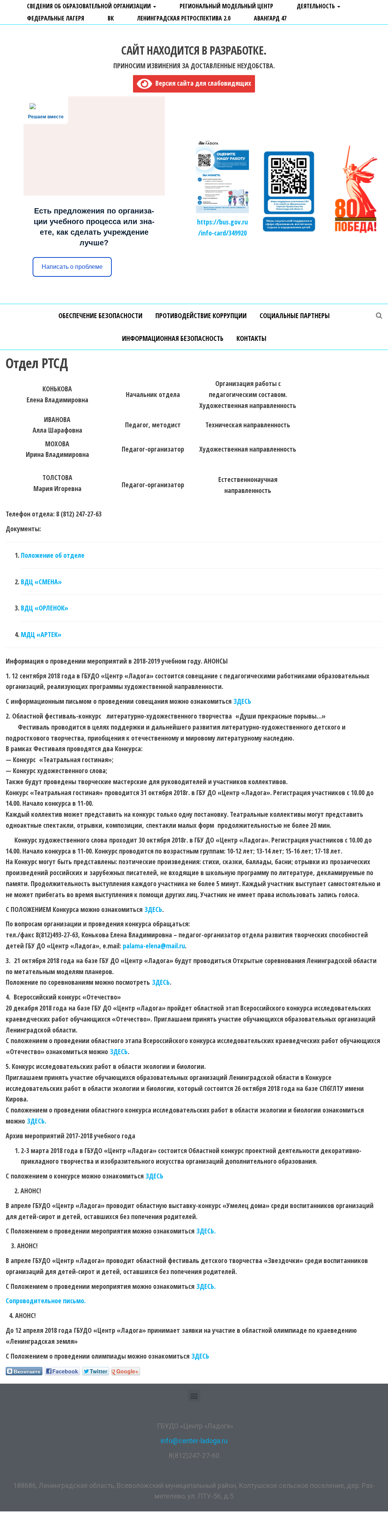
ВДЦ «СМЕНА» (41, 581)
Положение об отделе (52, 555)
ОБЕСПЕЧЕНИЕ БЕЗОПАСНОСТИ (100, 315)
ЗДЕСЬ (242, 701)
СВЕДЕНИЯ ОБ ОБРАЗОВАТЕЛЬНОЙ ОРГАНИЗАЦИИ (89, 6)
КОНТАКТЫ (251, 338)
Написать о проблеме (72, 267)
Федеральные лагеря (55, 18)
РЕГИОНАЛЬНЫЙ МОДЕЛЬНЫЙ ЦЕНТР (226, 6)
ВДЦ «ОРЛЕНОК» (44, 607)
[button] (194, 1395)
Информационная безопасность (173, 338)
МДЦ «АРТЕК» (41, 634)
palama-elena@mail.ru (154, 945)
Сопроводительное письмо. (46, 1300)
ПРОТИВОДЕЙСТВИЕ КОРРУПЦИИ (201, 315)
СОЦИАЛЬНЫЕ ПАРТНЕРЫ (295, 315)
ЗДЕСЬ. (36, 1120)
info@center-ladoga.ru (194, 1441)
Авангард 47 (270, 18)
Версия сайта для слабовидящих (201, 83)
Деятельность (316, 6)
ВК (111, 18)
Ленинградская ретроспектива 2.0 (183, 18)
